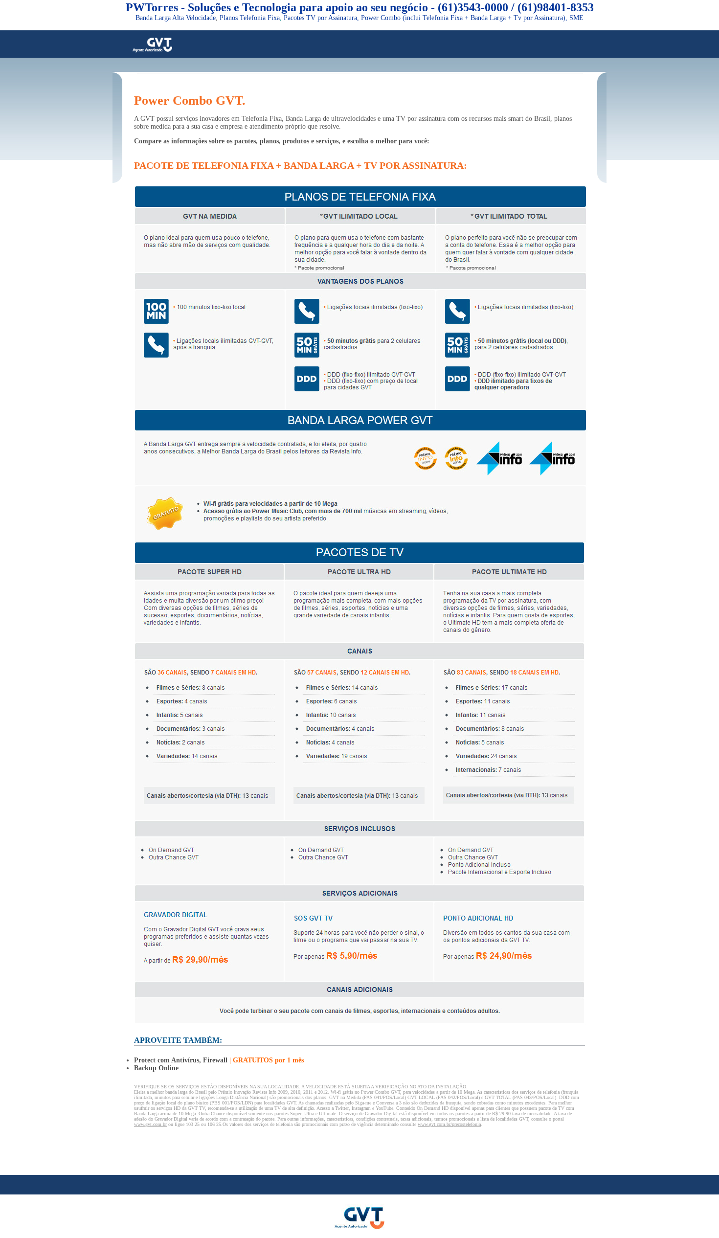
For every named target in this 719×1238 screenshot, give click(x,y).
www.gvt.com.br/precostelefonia (449, 1124)
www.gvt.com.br (150, 1124)
